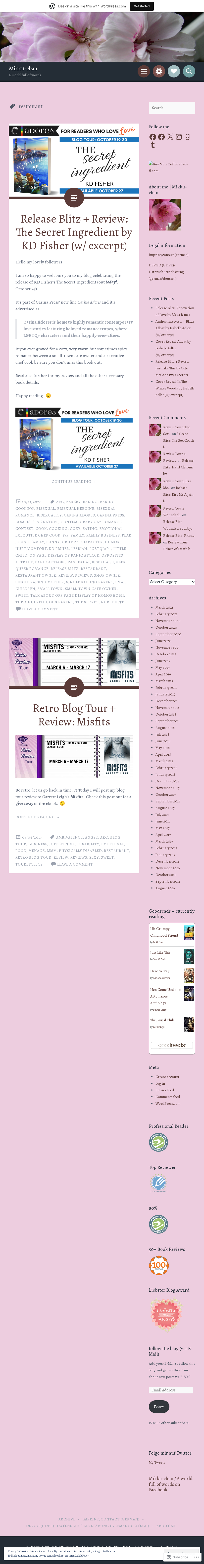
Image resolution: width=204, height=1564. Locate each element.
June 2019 (162, 660)
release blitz (65, 568)
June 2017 (162, 821)
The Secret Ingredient (99, 602)
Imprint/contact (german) (169, 254)
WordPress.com (167, 1103)
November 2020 (168, 620)
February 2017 (166, 848)
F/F (65, 535)
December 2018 (167, 700)
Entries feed (164, 1090)
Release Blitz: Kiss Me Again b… (178, 494)
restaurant (93, 568)
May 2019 (162, 667)
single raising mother (39, 582)
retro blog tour (33, 857)
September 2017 (167, 801)
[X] (170, 137)
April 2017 (163, 834)
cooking (58, 528)
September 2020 (168, 634)
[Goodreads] (188, 137)
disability (88, 844)
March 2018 (164, 761)
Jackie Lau (158, 942)
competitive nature (36, 521)
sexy (94, 857)
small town (50, 588)
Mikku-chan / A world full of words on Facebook (171, 1484)
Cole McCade (159, 959)
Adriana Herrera (161, 977)
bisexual (45, 508)
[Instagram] (179, 137)
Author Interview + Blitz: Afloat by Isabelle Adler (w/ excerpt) (174, 328)
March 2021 (164, 607)
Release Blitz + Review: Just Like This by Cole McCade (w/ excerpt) (172, 368)
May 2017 (162, 827)
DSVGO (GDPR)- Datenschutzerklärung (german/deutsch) (166, 272)
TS (40, 864)
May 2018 (162, 747)
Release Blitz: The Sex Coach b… (178, 440)
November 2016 (167, 868)
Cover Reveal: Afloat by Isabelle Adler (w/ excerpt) (173, 348)
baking (90, 501)
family (77, 535)
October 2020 (166, 627)
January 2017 (165, 854)
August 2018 (165, 727)
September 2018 (167, 720)
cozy (75, 528)
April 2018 (163, 754)
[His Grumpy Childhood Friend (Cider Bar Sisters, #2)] (189, 938)
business (38, 844)
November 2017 (167, 787)
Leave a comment (40, 609)
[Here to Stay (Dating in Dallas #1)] (189, 982)
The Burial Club (162, 1020)
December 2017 (167, 781)
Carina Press (110, 515)
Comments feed (167, 1096)
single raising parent (89, 582)
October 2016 (165, 874)
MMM (52, 850)
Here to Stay (159, 971)
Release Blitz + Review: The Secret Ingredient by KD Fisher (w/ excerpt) (74, 232)
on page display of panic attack (64, 555)
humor (112, 541)
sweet (21, 595)
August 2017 (164, 807)
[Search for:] (172, 107)
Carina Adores (79, 515)
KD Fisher (59, 548)
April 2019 (163, 674)
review (65, 575)
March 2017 (164, 841)
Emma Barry (159, 1009)
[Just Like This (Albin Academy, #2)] (189, 962)
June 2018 (162, 741)
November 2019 (167, 647)
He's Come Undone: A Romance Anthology (165, 996)
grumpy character (82, 541)
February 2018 (166, 767)
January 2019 (165, 694)
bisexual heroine (75, 508)
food (20, 850)
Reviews (83, 575)
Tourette (25, 864)
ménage (37, 850)
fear (126, 535)
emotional (111, 528)
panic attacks (50, 562)
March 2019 (164, 680)
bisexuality (49, 515)
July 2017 (162, 814)
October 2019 (165, 654)
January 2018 (165, 774)
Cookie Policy (81, 1556)
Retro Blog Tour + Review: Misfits (74, 714)
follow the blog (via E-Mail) (170, 1351)
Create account (167, 1076)
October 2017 (165, 794)
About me (166, 1525)
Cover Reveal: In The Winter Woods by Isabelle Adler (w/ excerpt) (175, 388)
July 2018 (162, 734)
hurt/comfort (31, 548)
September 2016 (168, 881)
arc (60, 501)
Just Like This (160, 952)
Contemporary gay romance (91, 521)
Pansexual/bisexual (89, 562)
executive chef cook (37, 535)
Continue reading (74, 481)
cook (41, 528)
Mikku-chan (23, 68)
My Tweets (157, 1462)
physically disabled (80, 850)
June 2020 (163, 640)
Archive (66, 1519)
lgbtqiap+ (100, 548)
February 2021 (166, 614)
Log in (160, 1083)
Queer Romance (32, 568)
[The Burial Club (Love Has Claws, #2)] (189, 1031)
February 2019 (166, 687)
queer (119, 562)
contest (24, 528)
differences (62, 844)
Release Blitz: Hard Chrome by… (178, 467)
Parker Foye (158, 1026)
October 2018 (165, 714)
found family (29, 541)
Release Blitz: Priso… (179, 535)
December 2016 (167, 861)
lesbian (79, 548)
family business (103, 535)
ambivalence (69, 837)
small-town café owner (91, 588)
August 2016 (165, 888)
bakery (73, 501)
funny (53, 541)
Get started (142, 6)
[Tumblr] (153, 145)
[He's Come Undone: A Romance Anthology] (189, 1000)
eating (90, 528)
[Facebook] (153, 137)
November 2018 (167, 707)
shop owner (107, 575)
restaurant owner (35, 575)
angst (91, 837)
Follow (159, 1406)
